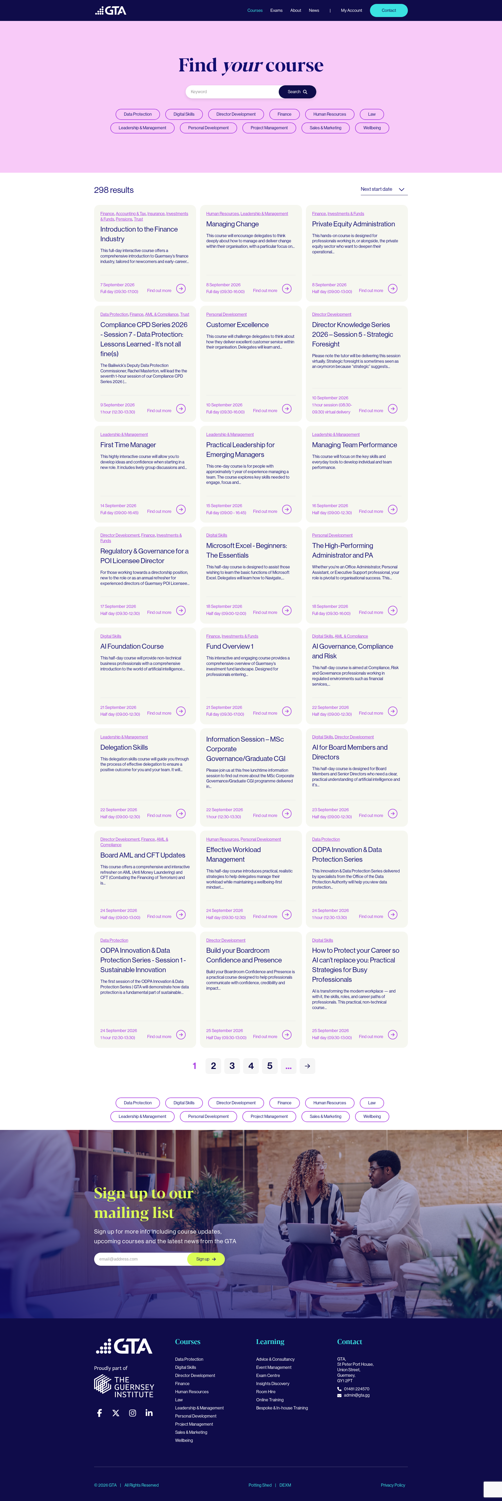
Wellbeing (372, 127)
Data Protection (138, 114)
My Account (351, 10)
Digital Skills (184, 114)
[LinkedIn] (149, 1413)
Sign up (202, 1259)
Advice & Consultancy (275, 1359)
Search (294, 91)
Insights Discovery (272, 1383)
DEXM (285, 1485)
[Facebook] (99, 1413)
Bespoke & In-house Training (282, 1407)
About (295, 10)
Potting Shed (260, 1485)
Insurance (156, 213)
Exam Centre (268, 1375)
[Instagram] (132, 1413)
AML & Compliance (162, 314)
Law (372, 114)
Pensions (124, 219)
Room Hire (266, 1391)
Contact (389, 10)
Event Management (274, 1367)
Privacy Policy (393, 1485)
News (314, 10)
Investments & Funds (346, 213)
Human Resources (329, 114)
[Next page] (307, 1066)
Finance (285, 114)
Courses (255, 10)
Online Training (270, 1399)
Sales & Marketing (325, 127)
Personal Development (208, 127)
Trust (138, 219)
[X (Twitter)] (116, 1413)
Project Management (269, 127)
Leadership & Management (142, 127)
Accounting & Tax (131, 213)
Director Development (236, 114)
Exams (276, 10)
